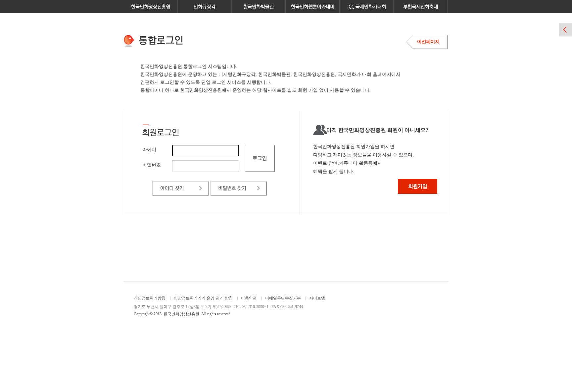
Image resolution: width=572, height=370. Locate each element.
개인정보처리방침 (150, 298)
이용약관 (249, 298)
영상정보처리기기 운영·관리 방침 (203, 298)
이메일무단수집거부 (283, 298)
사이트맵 (317, 298)
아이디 (149, 149)
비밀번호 (151, 165)
